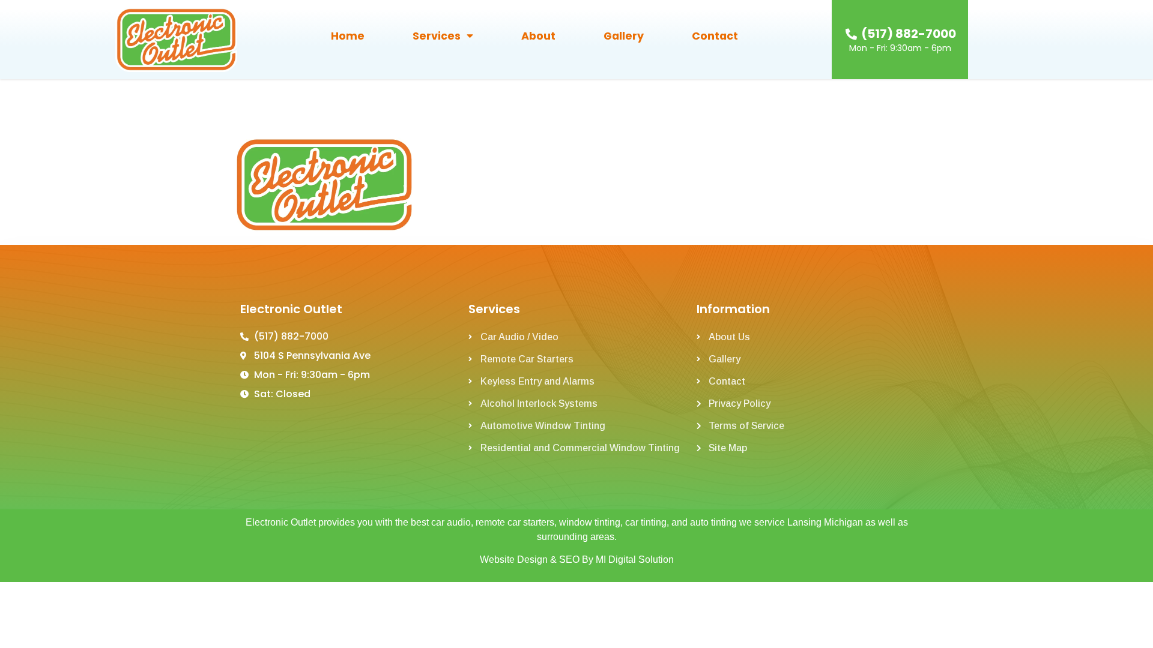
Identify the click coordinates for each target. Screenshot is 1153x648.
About (538, 36)
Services (437, 36)
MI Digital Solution (635, 559)
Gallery (624, 36)
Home (348, 36)
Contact (715, 36)
